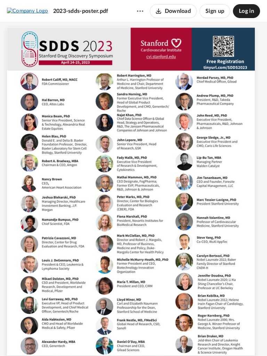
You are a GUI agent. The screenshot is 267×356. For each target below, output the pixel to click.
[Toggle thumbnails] (94, 339)
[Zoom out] (121, 339)
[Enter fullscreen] (172, 339)
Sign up (214, 11)
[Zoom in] (145, 339)
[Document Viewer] (133, 189)
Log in (246, 11)
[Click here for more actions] (140, 11)
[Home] (27, 10)
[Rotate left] (158, 339)
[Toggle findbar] (107, 339)
